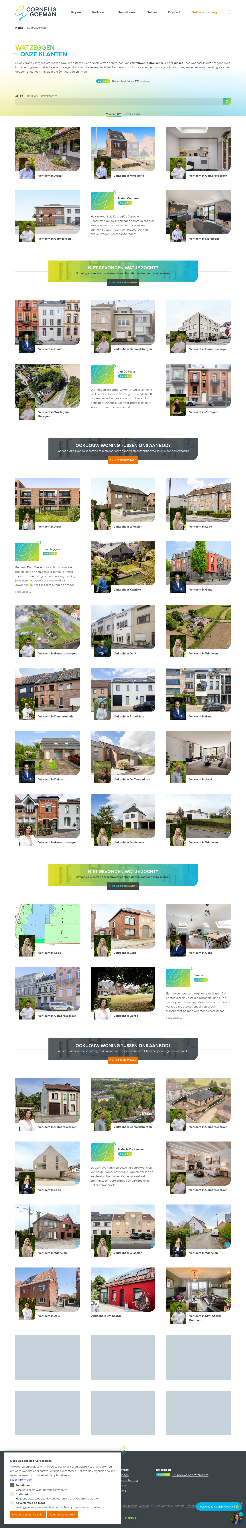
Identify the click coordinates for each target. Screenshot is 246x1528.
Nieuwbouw (126, 12)
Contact (174, 12)
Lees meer (22, 592)
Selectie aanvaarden (62, 1514)
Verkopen (99, 12)
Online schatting (204, 12)
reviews (142, 81)
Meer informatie (21, 1479)
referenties (49, 96)
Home (19, 27)
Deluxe (152, 12)
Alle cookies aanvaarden (28, 1514)
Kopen (76, 12)
